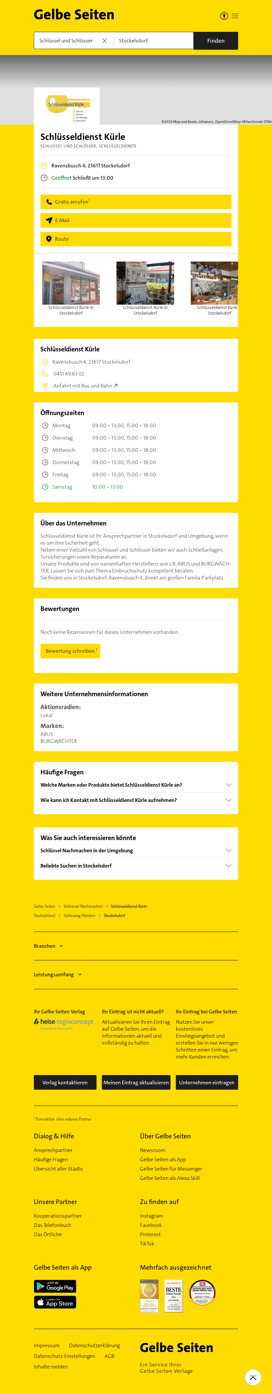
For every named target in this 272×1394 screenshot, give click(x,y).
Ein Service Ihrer (166, 1368)
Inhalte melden (51, 1367)
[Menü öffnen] (235, 16)
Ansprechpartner (53, 1150)
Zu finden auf (159, 1201)
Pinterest (150, 1234)
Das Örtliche (48, 1234)
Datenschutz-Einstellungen (64, 1356)
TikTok (147, 1244)
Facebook (151, 1225)
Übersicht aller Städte (58, 1169)
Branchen (44, 945)
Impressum (47, 1345)
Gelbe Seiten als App (163, 1159)
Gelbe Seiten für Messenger (171, 1169)
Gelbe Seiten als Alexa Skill (170, 1178)
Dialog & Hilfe (54, 1136)
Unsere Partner (55, 1201)
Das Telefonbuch (52, 1225)
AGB (109, 1356)
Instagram (151, 1216)
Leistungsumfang (54, 974)
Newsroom (153, 1150)
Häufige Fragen (51, 1159)
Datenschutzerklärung (94, 1345)
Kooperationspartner (58, 1216)
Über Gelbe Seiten (165, 1136)
